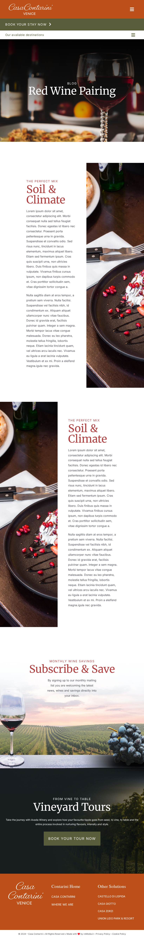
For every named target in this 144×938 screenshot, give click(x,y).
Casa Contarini (63, 896)
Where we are (62, 904)
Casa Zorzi (105, 911)
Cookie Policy (119, 934)
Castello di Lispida (111, 896)
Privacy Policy (103, 934)
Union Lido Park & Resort (116, 918)
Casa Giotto (107, 903)
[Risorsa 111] (31, 5)
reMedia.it (89, 934)
